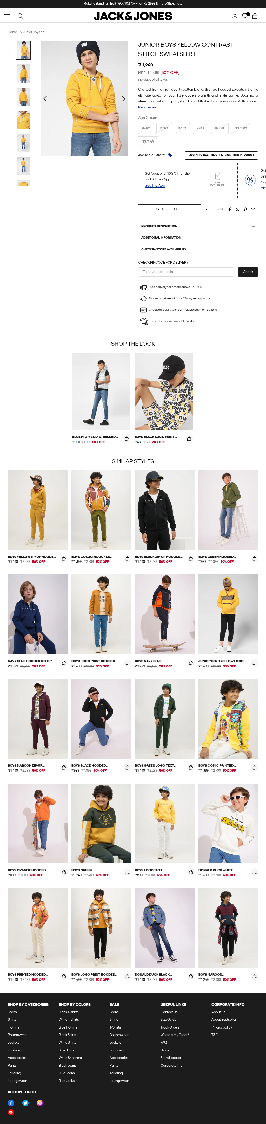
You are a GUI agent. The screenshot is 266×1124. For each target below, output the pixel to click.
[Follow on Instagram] (40, 1103)
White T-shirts (69, 1020)
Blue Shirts (66, 1050)
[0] (245, 15)
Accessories (17, 1058)
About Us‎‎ (218, 1012)
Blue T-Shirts (68, 1027)
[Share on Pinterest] (245, 209)
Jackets (13, 1042)
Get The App (155, 186)
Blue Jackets (68, 1081)
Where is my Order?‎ (175, 1035)
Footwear (15, 1050)
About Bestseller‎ (223, 1020)
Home (12, 32)
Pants (12, 1065)
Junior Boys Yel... (35, 32)
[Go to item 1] (23, 50)
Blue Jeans (67, 1073)
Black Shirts (67, 1035)
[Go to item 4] (23, 119)
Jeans (12, 1012)
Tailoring (14, 1073)
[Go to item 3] (23, 96)
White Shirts (67, 1042)
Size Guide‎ (168, 1020)
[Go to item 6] (23, 165)
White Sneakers (70, 1058)
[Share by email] (253, 209)
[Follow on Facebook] (11, 1103)
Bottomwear (17, 1035)
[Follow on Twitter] (25, 1103)
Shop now (174, 3)
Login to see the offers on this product (221, 155)
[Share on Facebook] (229, 209)
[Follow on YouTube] (11, 1112)
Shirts (12, 1020)
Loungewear (17, 1081)
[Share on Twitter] (237, 209)
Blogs (165, 1050)
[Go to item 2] (23, 73)
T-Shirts (13, 1027)
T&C (214, 1035)
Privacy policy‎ (221, 1027)
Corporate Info (172, 1065)
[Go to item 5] (23, 142)
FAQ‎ (164, 1042)
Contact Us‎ (169, 1012)
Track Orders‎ (170, 1027)
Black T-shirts (69, 1012)
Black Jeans (68, 1065)
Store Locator (171, 1058)
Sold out (169, 209)
